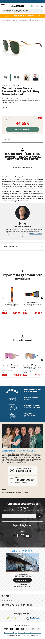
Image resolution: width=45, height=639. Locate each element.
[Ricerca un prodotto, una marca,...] (41, 11)
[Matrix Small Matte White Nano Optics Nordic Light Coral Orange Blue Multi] (32, 356)
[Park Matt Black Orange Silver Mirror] (32, 294)
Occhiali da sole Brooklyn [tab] (22, 168)
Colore (5, 107)
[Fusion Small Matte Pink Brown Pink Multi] (11, 356)
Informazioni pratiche (17, 605)
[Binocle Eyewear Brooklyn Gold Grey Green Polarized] (22, 47)
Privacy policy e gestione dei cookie (29, 633)
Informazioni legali (10, 633)
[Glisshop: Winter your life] (17, 6)
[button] (22, 246)
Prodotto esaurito (22, 129)
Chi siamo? (9, 600)
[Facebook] (17, 536)
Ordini (6, 596)
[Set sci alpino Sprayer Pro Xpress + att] (11, 294)
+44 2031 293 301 (25, 480)
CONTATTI (23, 471)
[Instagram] (22, 536)
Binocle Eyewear (10, 85)
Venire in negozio (22, 580)
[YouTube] (27, 536)
